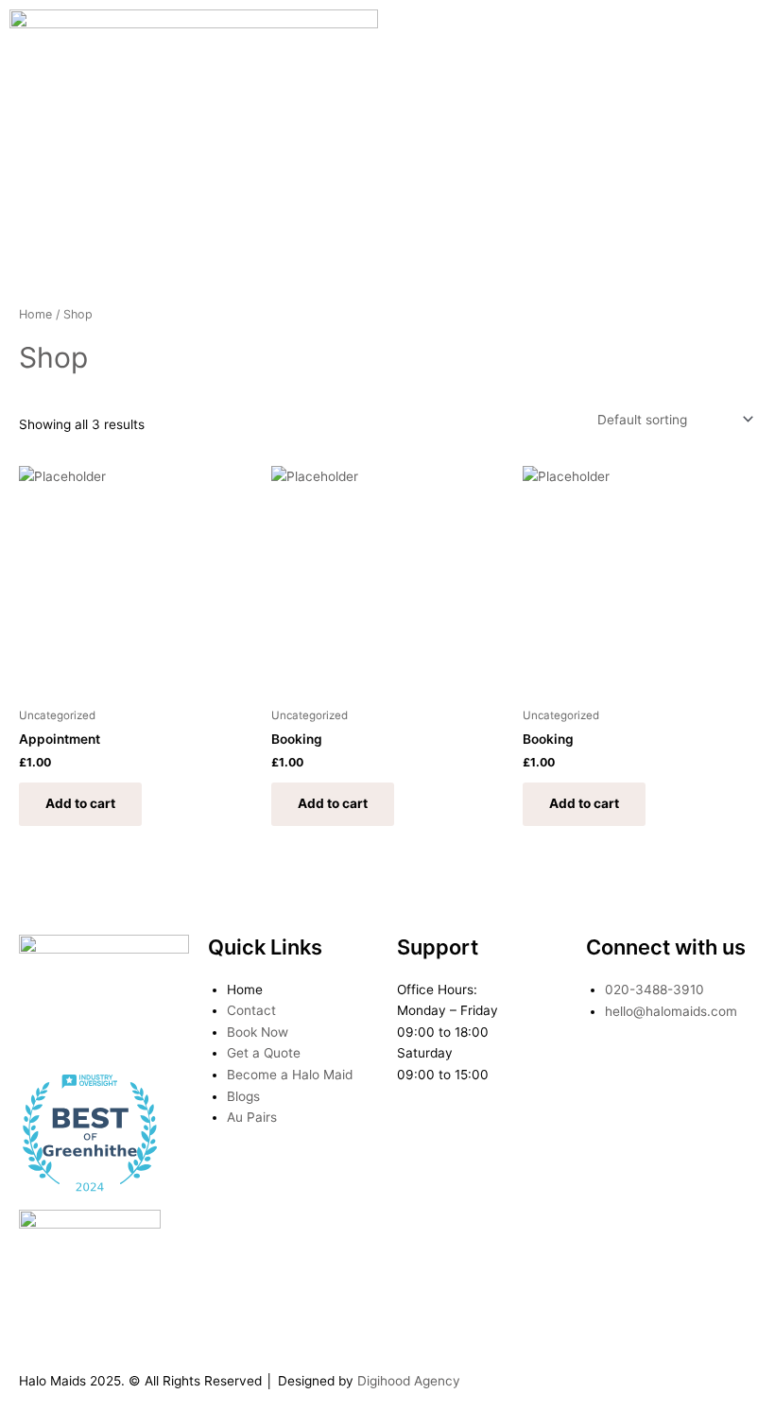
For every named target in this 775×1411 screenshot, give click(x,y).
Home (35, 314)
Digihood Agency (408, 1380)
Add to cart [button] (80, 803)
